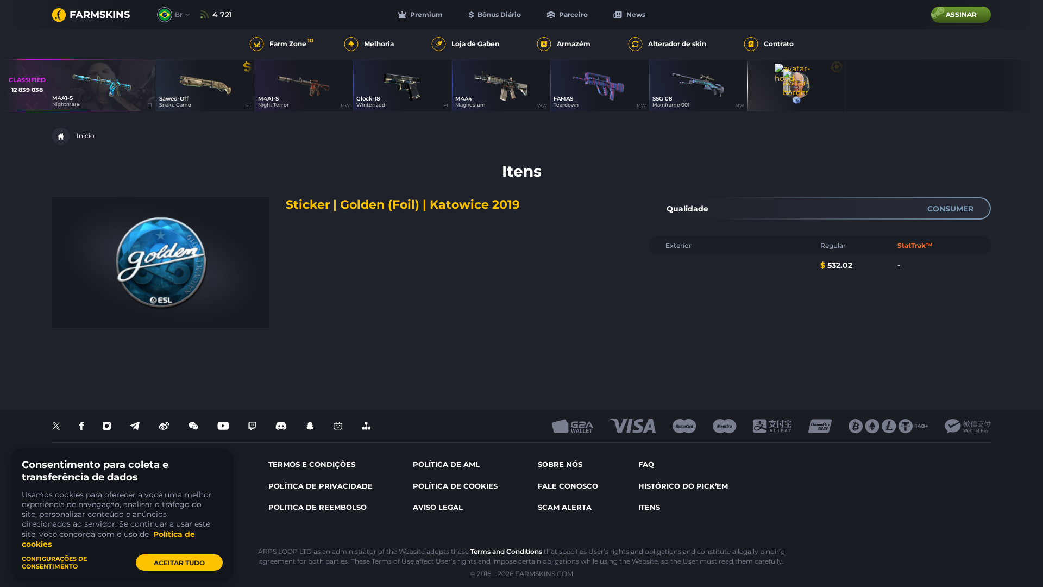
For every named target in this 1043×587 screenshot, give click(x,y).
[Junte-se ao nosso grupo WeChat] (193, 426)
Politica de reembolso (317, 507)
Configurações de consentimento (54, 562)
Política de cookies (455, 486)
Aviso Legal (438, 507)
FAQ (646, 464)
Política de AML (446, 464)
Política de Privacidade (320, 486)
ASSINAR (961, 14)
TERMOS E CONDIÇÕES (311, 464)
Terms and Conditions (506, 551)
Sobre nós (560, 464)
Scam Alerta (565, 507)
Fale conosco (568, 486)
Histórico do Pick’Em (683, 486)
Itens (649, 507)
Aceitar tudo (179, 563)
